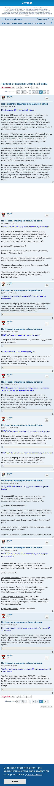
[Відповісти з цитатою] (46, 98)
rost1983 (9, 96)
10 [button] (33, 92)
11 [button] (37, 92)
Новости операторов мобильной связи (24, 83)
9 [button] (29, 92)
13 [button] (45, 92)
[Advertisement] (27, 54)
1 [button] (25, 92)
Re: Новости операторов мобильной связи (24, 104)
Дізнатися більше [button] (33, 774)
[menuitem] (8, 19)
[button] (18, 92)
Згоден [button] (15, 781)
